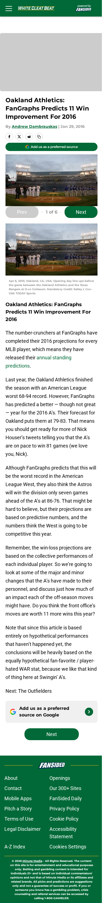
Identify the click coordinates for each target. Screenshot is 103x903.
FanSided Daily (65, 798)
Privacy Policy (64, 809)
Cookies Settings (67, 847)
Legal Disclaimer (22, 829)
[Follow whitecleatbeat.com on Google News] (89, 712)
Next (81, 212)
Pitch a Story (18, 809)
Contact (13, 788)
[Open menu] (8, 8)
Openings (59, 778)
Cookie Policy (64, 819)
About (11, 778)
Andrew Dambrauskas (34, 126)
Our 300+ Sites (65, 788)
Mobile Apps (18, 798)
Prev (22, 212)
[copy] (39, 137)
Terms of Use (19, 819)
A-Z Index (14, 847)
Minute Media (32, 861)
